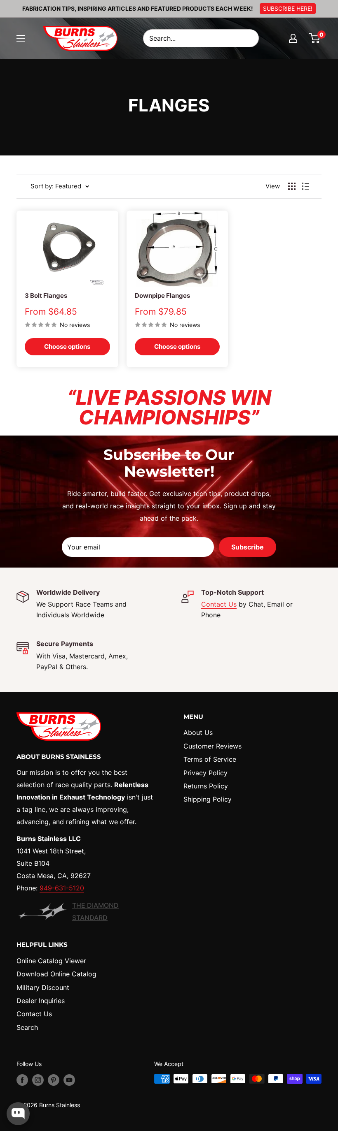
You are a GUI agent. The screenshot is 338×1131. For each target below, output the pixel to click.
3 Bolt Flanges (46, 295)
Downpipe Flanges (162, 295)
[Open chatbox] (18, 1113)
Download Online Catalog (56, 974)
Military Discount (42, 987)
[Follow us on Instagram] (38, 1079)
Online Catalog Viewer (51, 961)
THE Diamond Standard (95, 911)
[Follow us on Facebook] (22, 1079)
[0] (315, 38)
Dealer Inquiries (40, 1001)
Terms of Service (209, 759)
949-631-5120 (62, 888)
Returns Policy (205, 786)
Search (27, 1027)
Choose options (67, 346)
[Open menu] (20, 38)
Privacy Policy (205, 773)
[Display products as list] (305, 186)
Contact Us (219, 604)
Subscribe (247, 547)
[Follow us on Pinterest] (53, 1079)
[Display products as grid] (292, 186)
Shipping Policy (207, 799)
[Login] (293, 38)
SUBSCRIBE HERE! (287, 8)
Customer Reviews (212, 746)
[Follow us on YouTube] (69, 1079)
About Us (198, 732)
